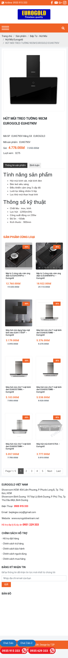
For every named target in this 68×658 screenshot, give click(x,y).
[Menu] (5, 28)
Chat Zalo (8, 643)
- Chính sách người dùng (14, 553)
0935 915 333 (11, 650)
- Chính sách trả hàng (13, 543)
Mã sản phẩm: (10, 142)
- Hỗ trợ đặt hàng (10, 538)
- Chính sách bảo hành (13, 548)
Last (58, 471)
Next (49, 471)
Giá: (5, 148)
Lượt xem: (8, 153)
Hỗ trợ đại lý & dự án (12, 524)
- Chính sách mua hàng (13, 559)
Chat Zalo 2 (26, 643)
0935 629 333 (39, 650)
